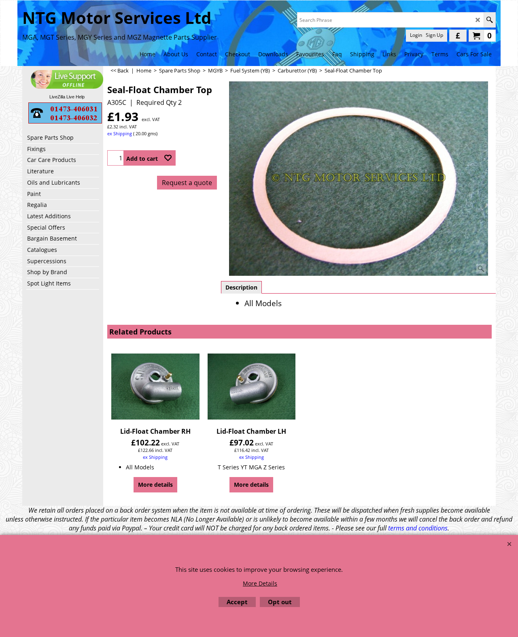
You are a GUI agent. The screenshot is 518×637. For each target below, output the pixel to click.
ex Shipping (119, 133)
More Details (260, 583)
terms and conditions (418, 528)
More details (155, 484)
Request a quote (187, 182)
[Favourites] (168, 158)
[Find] (489, 20)
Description (241, 287)
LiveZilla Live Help (67, 96)
